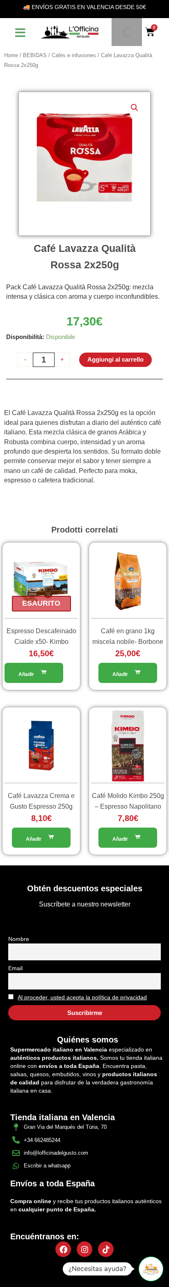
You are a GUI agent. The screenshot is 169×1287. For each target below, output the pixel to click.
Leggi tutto (34, 673)
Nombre (18, 939)
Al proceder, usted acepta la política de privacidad (82, 997)
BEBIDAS (35, 55)
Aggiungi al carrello (115, 359)
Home (11, 55)
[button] (134, 107)
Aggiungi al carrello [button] (127, 673)
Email (15, 968)
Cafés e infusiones (74, 55)
